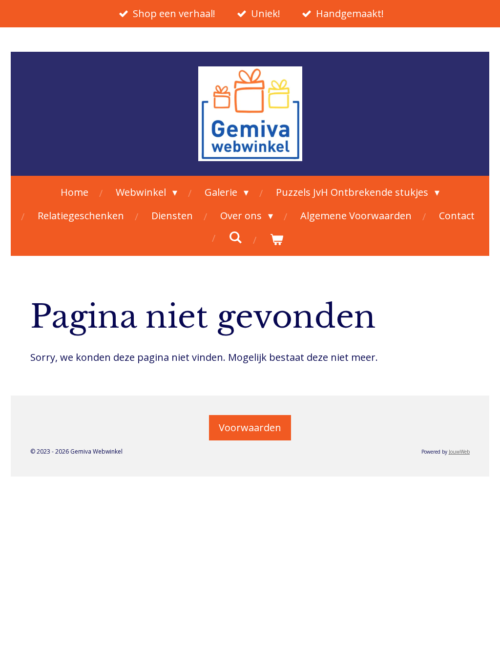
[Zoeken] (235, 237)
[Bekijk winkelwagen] (276, 239)
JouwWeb (459, 451)
